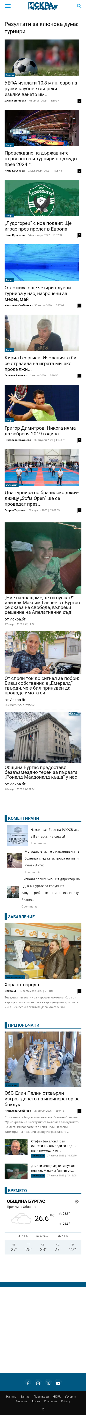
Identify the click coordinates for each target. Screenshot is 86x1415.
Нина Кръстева (15, 170)
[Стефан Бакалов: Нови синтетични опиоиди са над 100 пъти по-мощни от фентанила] (16, 1147)
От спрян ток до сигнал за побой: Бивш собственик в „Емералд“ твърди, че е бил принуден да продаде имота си (42, 685)
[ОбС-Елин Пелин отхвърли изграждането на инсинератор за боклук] (43, 1059)
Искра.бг (10, 990)
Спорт (9, 145)
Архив (36, 1401)
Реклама (21, 1401)
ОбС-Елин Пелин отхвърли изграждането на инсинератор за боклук (42, 1098)
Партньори (41, 1396)
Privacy (65, 1401)
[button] (7, 6)
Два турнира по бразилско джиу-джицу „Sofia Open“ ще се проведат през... (42, 498)
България (11, 484)
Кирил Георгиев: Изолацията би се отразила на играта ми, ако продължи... (40, 363)
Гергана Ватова (15, 375)
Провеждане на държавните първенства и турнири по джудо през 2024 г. (41, 158)
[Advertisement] (43, 1330)
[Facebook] (28, 1382)
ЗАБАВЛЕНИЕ (21, 916)
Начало (11, 1396)
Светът (10, 75)
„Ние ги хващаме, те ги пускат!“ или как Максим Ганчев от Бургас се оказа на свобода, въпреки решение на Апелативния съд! (42, 605)
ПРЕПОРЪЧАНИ (23, 1025)
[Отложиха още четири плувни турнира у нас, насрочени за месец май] (43, 263)
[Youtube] (58, 1382)
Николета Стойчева (18, 305)
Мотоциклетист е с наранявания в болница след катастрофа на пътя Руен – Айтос (52, 858)
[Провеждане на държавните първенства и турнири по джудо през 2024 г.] (43, 128)
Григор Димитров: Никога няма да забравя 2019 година (40, 431)
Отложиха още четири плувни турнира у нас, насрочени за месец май (38, 293)
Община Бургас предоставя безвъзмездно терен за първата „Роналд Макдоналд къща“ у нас (41, 772)
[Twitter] (48, 1382)
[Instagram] (38, 1382)
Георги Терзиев (15, 510)
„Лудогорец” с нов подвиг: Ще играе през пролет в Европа (38, 226)
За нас (25, 1396)
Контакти (50, 1401)
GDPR (57, 1396)
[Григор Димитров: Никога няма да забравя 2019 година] (43, 403)
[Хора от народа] (43, 951)
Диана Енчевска (15, 100)
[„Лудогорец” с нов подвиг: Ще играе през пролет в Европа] (43, 198)
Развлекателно (14, 976)
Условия (70, 1396)
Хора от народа (22, 984)
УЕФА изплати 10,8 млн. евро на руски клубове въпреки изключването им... (41, 88)
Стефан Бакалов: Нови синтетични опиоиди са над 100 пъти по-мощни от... (54, 1145)
